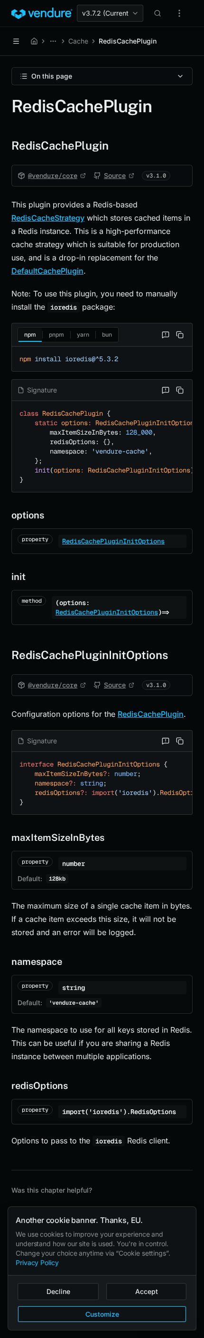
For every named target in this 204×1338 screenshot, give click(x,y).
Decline (58, 1291)
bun (107, 334)
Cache (78, 41)
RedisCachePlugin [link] (128, 41)
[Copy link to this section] (4, 145)
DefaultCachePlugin (47, 271)
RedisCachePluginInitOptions (113, 541)
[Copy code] (179, 334)
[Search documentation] (157, 13)
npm (30, 334)
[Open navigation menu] (16, 41)
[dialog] (102, 1268)
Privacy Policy (37, 1262)
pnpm (56, 334)
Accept (146, 1291)
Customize (102, 1314)
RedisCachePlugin (151, 714)
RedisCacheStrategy (47, 218)
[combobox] (110, 13)
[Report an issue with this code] (165, 334)
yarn (83, 334)
